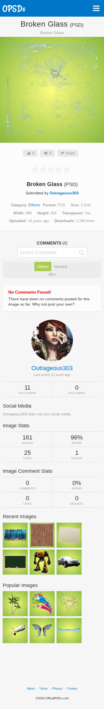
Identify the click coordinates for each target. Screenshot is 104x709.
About (31, 688)
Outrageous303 (64, 193)
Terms (43, 688)
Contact (72, 688)
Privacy (57, 688)
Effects (34, 205)
